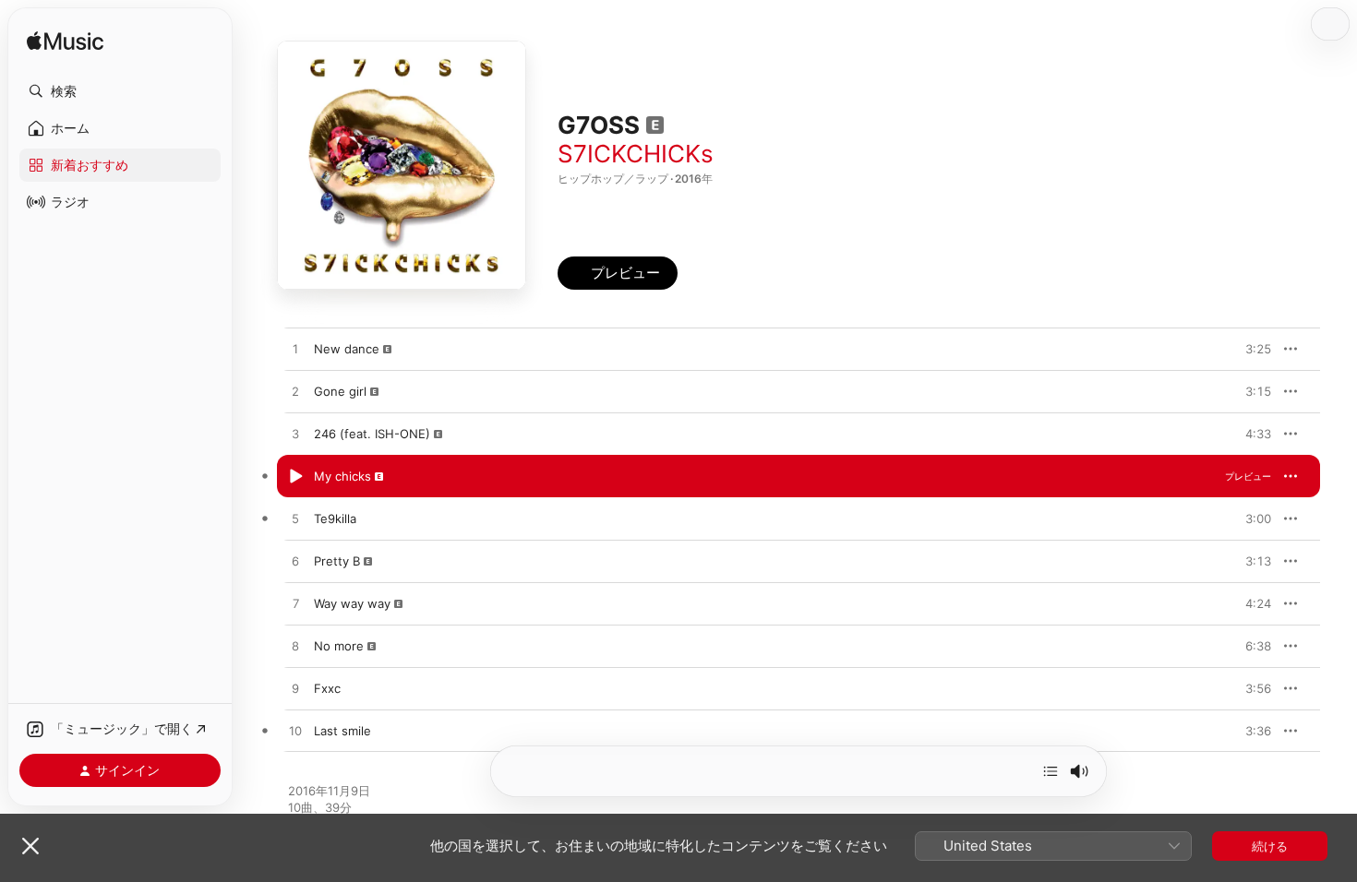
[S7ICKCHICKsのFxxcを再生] (295, 689)
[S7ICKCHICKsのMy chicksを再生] (295, 477)
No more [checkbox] (339, 645)
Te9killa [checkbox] (335, 518)
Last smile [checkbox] (342, 730)
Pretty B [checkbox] (337, 561)
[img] (65, 42)
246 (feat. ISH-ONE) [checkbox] (372, 433)
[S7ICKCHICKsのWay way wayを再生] (295, 604)
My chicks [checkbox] (342, 476)
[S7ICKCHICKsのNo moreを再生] (295, 646)
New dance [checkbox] (346, 348)
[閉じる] (30, 846)
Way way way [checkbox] (352, 603)
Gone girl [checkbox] (340, 391)
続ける (1270, 846)
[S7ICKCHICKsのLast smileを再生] (295, 731)
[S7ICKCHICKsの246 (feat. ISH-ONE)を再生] (295, 434)
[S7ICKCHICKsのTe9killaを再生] (295, 519)
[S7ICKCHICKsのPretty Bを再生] (295, 562)
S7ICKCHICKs (636, 153)
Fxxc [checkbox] (327, 688)
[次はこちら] (1050, 771)
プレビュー (1248, 348)
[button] (120, 91)
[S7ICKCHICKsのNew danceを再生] (295, 349)
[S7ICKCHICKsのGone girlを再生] (295, 392)
